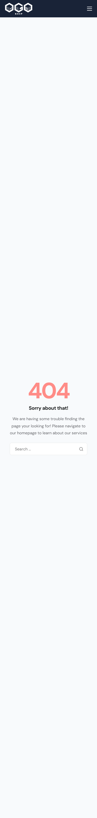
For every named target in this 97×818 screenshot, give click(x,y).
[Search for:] (48, 449)
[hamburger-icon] (89, 9)
